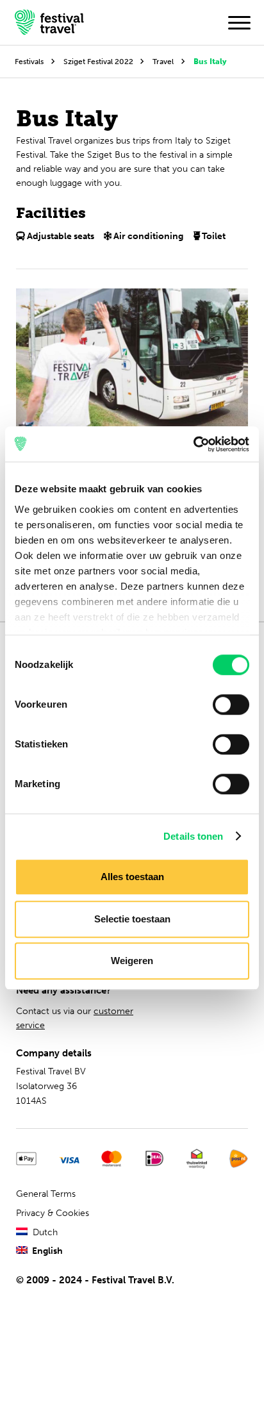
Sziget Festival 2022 (98, 61)
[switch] (231, 704)
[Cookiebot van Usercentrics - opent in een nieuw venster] (193, 444)
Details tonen (193, 836)
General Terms (46, 1193)
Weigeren (132, 960)
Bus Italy (210, 61)
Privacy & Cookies (52, 1213)
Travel (163, 61)
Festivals (29, 61)
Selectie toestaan (132, 918)
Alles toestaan (132, 876)
